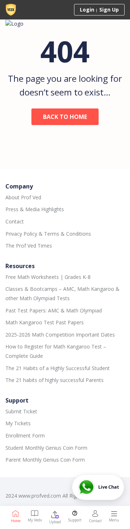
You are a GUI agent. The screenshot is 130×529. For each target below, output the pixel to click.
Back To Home (65, 117)
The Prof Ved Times (28, 245)
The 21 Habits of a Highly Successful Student (57, 368)
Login (87, 9)
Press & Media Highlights (34, 209)
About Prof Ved (23, 197)
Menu (114, 520)
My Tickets (18, 423)
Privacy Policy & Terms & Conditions (48, 233)
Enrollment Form (25, 435)
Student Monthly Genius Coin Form (46, 447)
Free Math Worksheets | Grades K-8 (48, 277)
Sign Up (109, 9)
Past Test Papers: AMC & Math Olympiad (53, 310)
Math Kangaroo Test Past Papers (44, 322)
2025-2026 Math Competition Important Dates (60, 334)
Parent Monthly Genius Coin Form (45, 459)
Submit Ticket (21, 411)
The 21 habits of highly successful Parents (54, 380)
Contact (14, 221)
